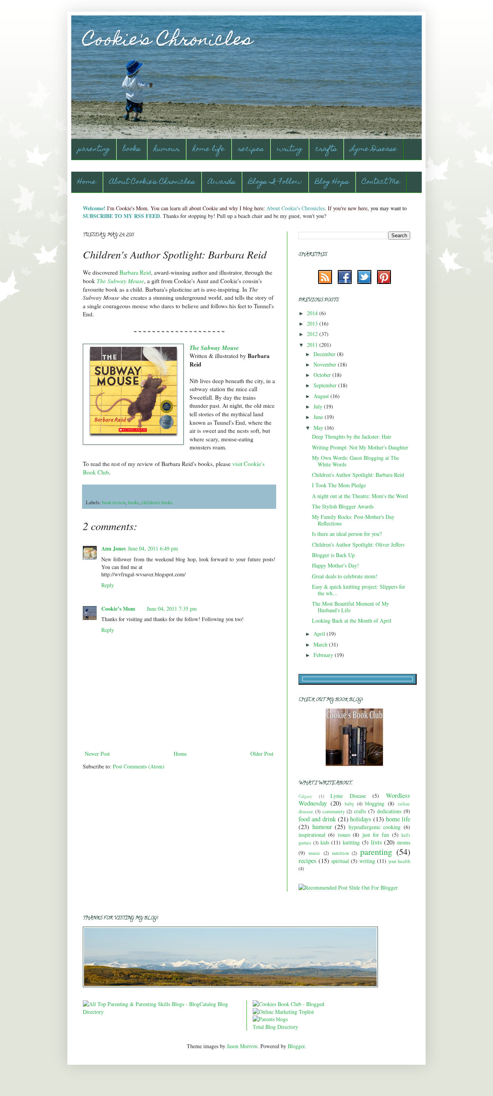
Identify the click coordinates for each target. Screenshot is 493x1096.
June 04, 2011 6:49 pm (153, 548)
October (323, 374)
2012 (313, 334)
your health (399, 861)
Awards (221, 182)
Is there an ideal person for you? (347, 533)
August (322, 396)
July (319, 406)
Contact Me (381, 182)
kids (324, 842)
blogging (374, 803)
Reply (107, 585)
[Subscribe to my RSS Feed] (325, 281)
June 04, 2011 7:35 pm (172, 608)
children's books (157, 502)
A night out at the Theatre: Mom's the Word (360, 496)
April (320, 633)
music (314, 853)
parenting (93, 149)
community (333, 811)
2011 (313, 344)
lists (376, 842)
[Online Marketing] (283, 1011)
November (326, 364)
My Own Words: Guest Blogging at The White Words (355, 461)
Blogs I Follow (275, 182)
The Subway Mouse (120, 281)
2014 (313, 313)
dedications (389, 811)
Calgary (305, 796)
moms (403, 842)
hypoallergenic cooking (375, 827)
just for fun (375, 834)
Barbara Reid (135, 272)
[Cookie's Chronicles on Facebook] (345, 281)
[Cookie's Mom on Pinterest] (384, 281)
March (321, 644)
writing (289, 149)
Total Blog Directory (275, 1026)
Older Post (261, 753)
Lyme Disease (373, 149)
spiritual (340, 861)
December (325, 354)
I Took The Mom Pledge (339, 485)
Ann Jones (113, 548)
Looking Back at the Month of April (351, 620)
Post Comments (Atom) (138, 766)
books (132, 149)
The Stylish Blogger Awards (343, 506)
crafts (326, 149)
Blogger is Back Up (333, 555)
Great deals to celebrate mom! (344, 576)
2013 (313, 323)
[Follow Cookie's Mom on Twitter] (364, 281)
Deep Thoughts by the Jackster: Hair (351, 436)
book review (114, 502)
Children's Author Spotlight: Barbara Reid (358, 474)
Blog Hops (332, 182)
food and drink (317, 818)
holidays (360, 818)
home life (209, 149)
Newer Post (97, 753)
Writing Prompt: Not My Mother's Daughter (360, 447)
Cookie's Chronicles (168, 41)
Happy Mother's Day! (335, 565)
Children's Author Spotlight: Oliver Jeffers (358, 544)
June (319, 416)
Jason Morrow (242, 1046)
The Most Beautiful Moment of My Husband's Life (350, 607)
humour (166, 149)
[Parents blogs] (270, 1019)
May (319, 427)
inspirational (311, 834)
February (324, 655)
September (326, 385)
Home (86, 182)
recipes (251, 149)
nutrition (340, 853)
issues (344, 834)
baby (349, 803)
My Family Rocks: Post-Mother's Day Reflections (353, 520)
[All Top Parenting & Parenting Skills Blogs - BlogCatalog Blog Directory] (162, 1011)
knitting (351, 842)
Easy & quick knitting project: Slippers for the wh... (358, 590)
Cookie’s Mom (118, 609)
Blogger (296, 1046)
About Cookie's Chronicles (152, 182)
